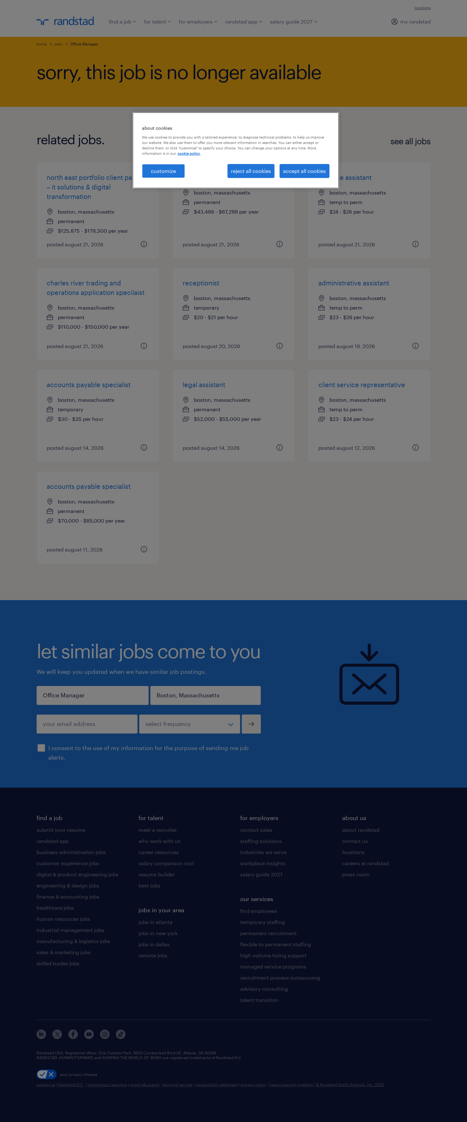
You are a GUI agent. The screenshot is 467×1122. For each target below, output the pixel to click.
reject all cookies (251, 171)
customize (163, 171)
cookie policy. (189, 153)
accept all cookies (304, 171)
